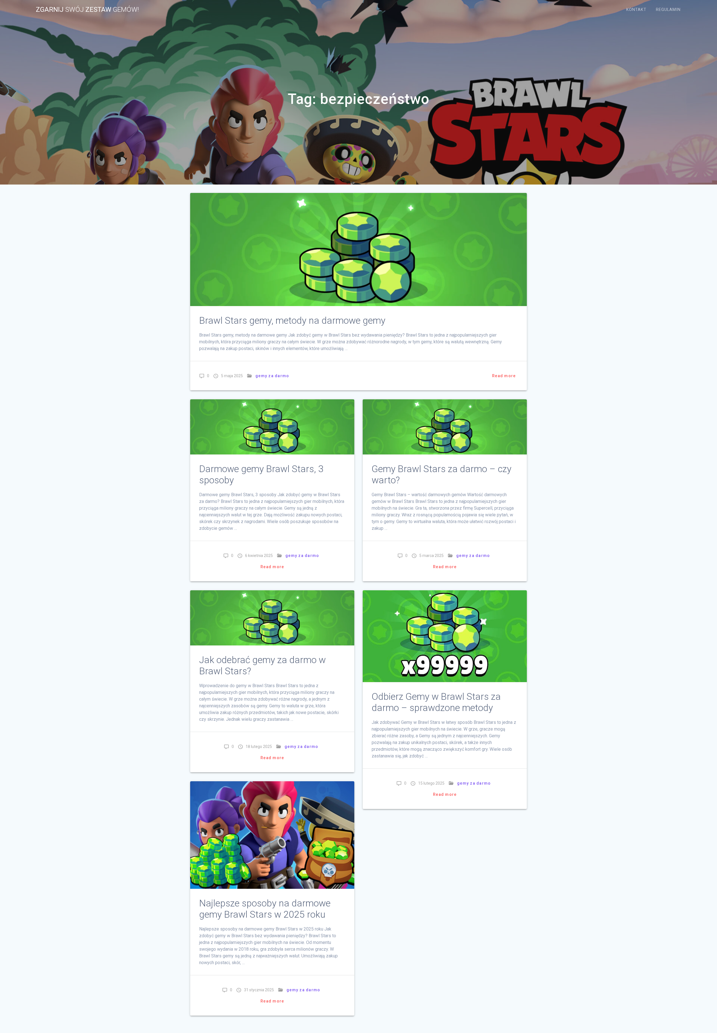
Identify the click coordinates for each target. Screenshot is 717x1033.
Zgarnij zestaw (87, 9)
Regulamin (668, 9)
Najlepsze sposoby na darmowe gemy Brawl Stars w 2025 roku (264, 909)
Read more (504, 376)
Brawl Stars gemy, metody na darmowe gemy (292, 320)
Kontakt (636, 9)
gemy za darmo (272, 376)
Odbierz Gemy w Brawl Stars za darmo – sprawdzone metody (436, 702)
